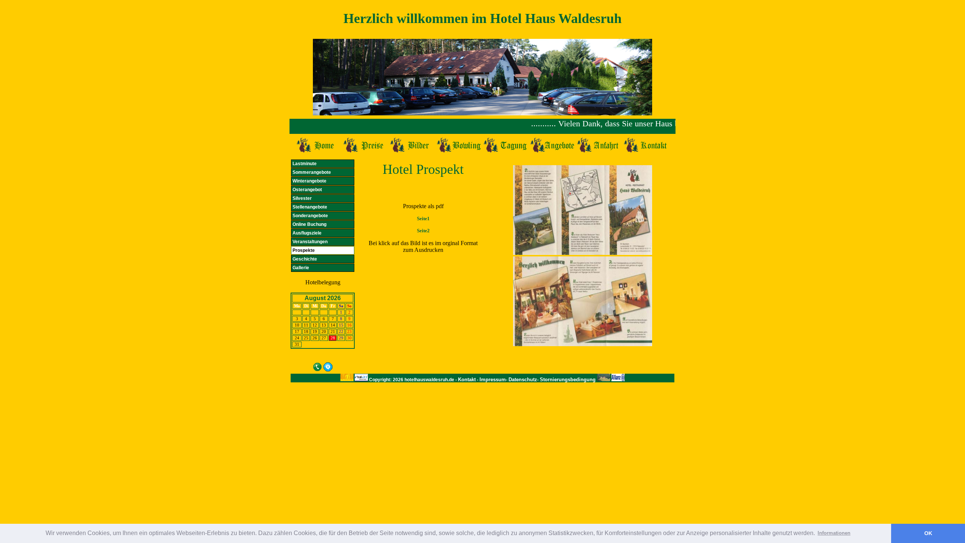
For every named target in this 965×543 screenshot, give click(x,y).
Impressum (492, 379)
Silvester (302, 198)
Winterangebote (309, 181)
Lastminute (305, 163)
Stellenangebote (310, 207)
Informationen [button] (834, 533)
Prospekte (304, 250)
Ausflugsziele (307, 233)
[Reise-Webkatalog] (361, 379)
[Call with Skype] (317, 366)
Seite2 (423, 230)
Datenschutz (523, 379)
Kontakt (467, 379)
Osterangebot (307, 189)
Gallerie (301, 267)
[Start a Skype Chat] (327, 366)
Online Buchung (309, 224)
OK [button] (928, 533)
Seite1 (423, 218)
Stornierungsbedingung (568, 379)
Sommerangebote (312, 172)
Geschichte (305, 259)
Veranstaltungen (310, 241)
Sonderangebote (310, 215)
